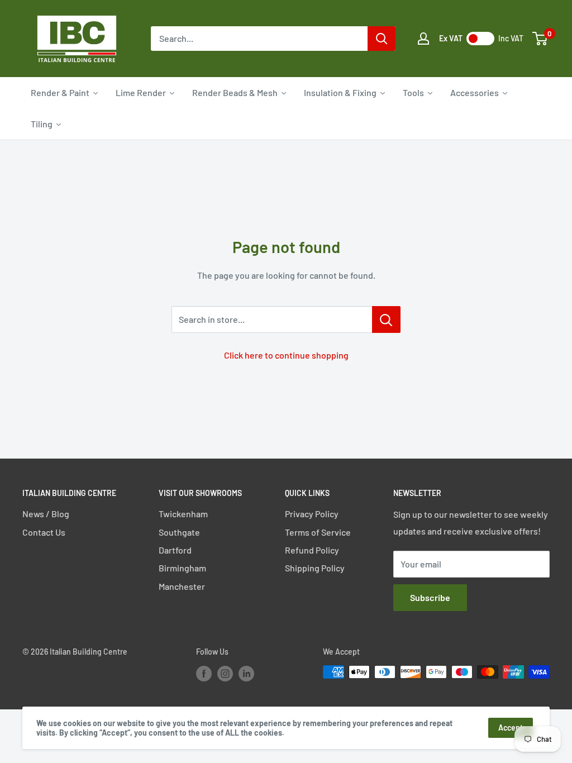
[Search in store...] (386, 319)
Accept (510, 727)
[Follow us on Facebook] (204, 673)
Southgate (179, 532)
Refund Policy (312, 550)
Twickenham (183, 513)
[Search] (381, 38)
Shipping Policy (315, 567)
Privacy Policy (312, 513)
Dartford (175, 550)
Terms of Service (318, 532)
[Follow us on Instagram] (225, 673)
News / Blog (45, 513)
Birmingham (182, 567)
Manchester (182, 586)
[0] (540, 38)
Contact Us (43, 532)
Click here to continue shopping (286, 355)
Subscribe (430, 597)
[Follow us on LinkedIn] (246, 673)
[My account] (423, 38)
